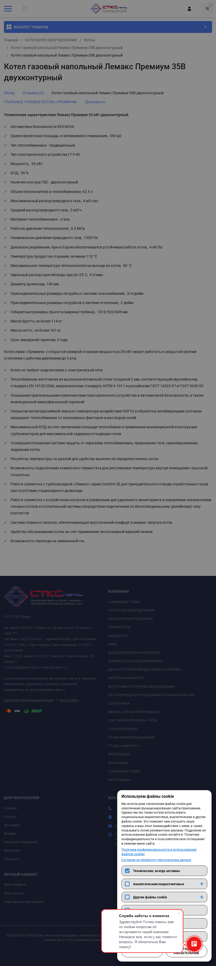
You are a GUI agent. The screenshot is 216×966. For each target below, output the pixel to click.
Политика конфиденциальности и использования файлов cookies (159, 852)
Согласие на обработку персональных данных (156, 860)
